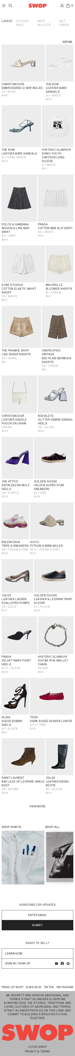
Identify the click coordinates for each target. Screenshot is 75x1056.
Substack (33, 987)
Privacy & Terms (37, 1051)
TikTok (49, 987)
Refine (67, 42)
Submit (37, 925)
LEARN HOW (13, 953)
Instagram (64, 987)
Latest (7, 21)
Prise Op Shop (12, 987)
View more (37, 806)
